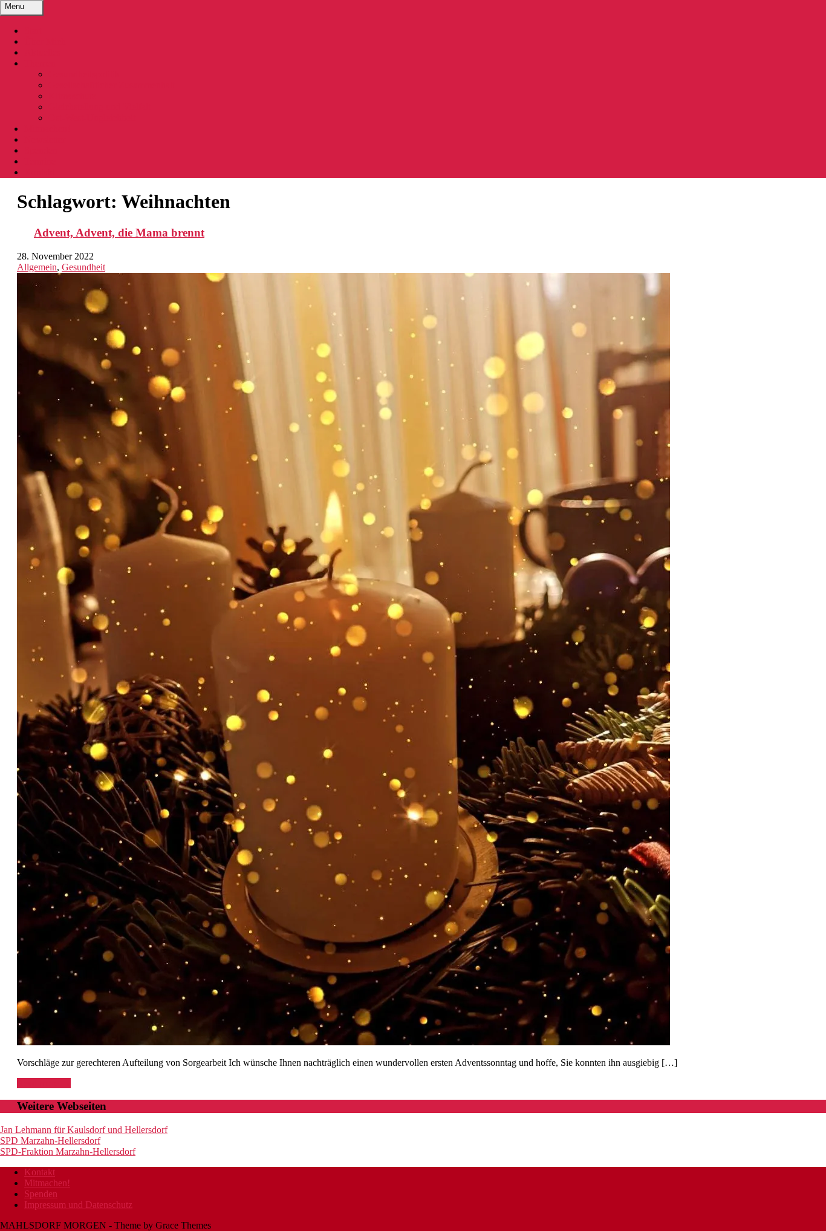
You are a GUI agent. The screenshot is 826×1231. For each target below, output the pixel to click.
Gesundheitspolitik (84, 74)
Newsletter (44, 139)
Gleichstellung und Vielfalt (99, 107)
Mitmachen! (47, 128)
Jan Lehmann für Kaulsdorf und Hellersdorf (83, 1130)
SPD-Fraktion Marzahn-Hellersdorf (67, 1151)
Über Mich (45, 41)
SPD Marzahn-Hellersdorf (50, 1140)
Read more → (44, 1083)
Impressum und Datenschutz (78, 1205)
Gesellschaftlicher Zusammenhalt (111, 85)
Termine (40, 161)
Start (33, 30)
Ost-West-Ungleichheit (91, 118)
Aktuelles (42, 52)
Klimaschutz (72, 96)
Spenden (40, 150)
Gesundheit (83, 267)
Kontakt (39, 172)
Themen (40, 63)
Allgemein (37, 267)
